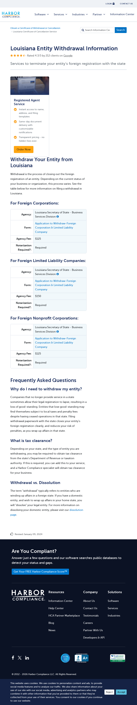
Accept (121, 692)
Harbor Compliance (13, 15)
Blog (51, 623)
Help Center (56, 608)
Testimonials (91, 615)
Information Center (122, 14)
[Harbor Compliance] (28, 595)
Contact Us (90, 608)
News (51, 630)
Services (59, 14)
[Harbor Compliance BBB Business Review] (80, 658)
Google (68, 55)
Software (40, 14)
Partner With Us (93, 630)
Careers (88, 623)
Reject (109, 692)
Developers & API (94, 637)
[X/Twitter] (20, 658)
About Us (89, 601)
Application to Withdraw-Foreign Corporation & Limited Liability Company (55, 228)
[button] (57, 216)
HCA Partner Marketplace (64, 615)
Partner (97, 14)
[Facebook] (14, 658)
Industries (78, 14)
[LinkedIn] (27, 658)
